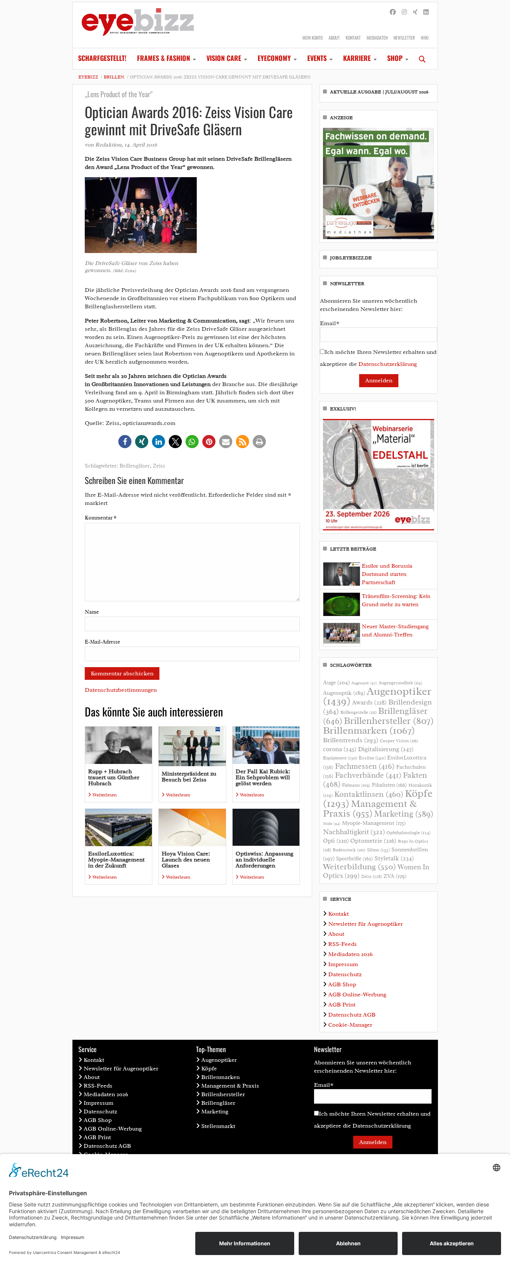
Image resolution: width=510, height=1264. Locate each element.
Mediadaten (377, 37)
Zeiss (159, 465)
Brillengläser (134, 465)
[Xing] (415, 12)
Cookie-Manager (350, 1025)
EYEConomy (274, 58)
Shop (394, 58)
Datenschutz (344, 974)
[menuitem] (102, 58)
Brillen (114, 77)
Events (317, 58)
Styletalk (394, 858)
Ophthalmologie (408, 833)
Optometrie (373, 841)
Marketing (403, 813)
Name (92, 612)
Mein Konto (312, 37)
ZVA (395, 876)
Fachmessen (365, 766)
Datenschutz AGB (352, 1014)
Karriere (357, 58)
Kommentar (100, 518)
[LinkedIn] (426, 12)
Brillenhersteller (389, 721)
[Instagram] (404, 12)
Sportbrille (354, 858)
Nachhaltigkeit (354, 831)
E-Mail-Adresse (102, 642)
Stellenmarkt (218, 1126)
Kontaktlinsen (368, 794)
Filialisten (389, 784)
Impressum (343, 964)
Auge (336, 682)
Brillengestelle (358, 712)
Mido (331, 823)
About (334, 37)
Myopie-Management (374, 823)
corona (340, 749)
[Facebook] (393, 12)
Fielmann (356, 785)
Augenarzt (364, 683)
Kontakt (353, 37)
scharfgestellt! (102, 58)
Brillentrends (350, 740)
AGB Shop (342, 984)
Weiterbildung (359, 866)
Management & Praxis (370, 808)
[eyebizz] (138, 25)
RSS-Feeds (342, 944)
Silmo (378, 850)
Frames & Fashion (163, 58)
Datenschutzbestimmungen (121, 690)
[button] (124, 441)
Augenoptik (344, 693)
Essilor (372, 758)
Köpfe (209, 1068)
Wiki (425, 37)
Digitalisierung (386, 749)
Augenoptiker (377, 696)
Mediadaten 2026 (350, 954)
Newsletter (404, 37)
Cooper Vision (399, 741)
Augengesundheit (400, 683)
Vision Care (223, 58)
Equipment (340, 758)
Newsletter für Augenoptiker (365, 924)
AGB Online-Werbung (357, 994)
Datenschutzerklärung (387, 364)
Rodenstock (349, 850)
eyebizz (88, 77)
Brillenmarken (369, 730)
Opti (336, 841)
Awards (369, 702)
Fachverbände (368, 775)
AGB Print (341, 1004)
